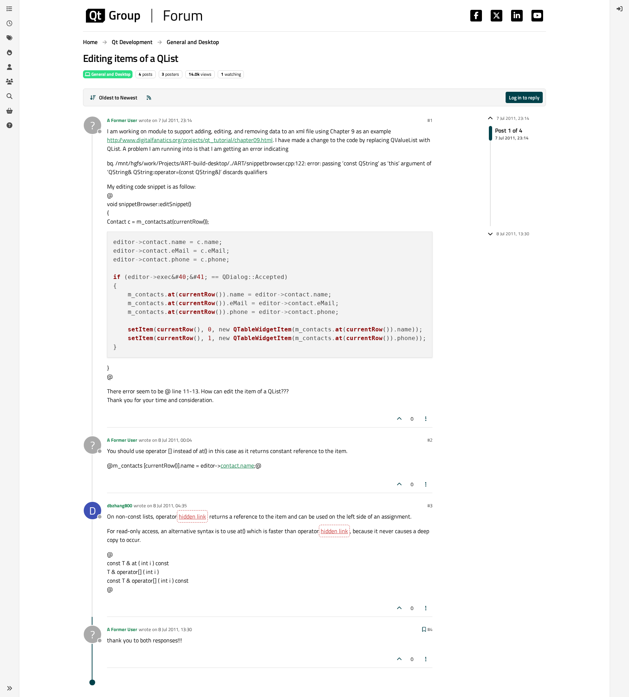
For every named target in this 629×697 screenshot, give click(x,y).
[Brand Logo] (144, 16)
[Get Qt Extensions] (9, 111)
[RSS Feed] (148, 97)
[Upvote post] (399, 418)
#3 (429, 505)
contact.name (237, 465)
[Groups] (9, 81)
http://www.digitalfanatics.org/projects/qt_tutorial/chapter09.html (190, 139)
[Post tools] (426, 418)
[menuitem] (619, 9)
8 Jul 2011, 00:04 (175, 440)
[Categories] (9, 9)
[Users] (9, 67)
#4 (429, 629)
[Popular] (9, 52)
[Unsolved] (9, 125)
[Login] (619, 9)
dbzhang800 (119, 505)
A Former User (122, 120)
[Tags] (9, 38)
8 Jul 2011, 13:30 (175, 629)
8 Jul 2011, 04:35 (170, 505)
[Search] (9, 96)
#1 (429, 120)
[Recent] (9, 23)
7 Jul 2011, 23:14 (175, 120)
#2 (429, 440)
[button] (9, 688)
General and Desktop (110, 74)
